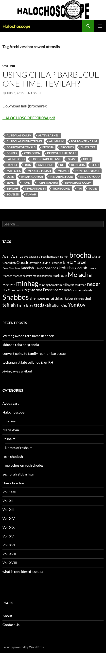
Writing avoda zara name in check (28, 336)
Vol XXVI (9, 492)
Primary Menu (100, 26)
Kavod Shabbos (46, 268)
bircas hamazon (49, 256)
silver (11, 182)
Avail (6, 256)
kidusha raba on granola (20, 344)
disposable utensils (61, 153)
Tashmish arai (47, 182)
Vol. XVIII (9, 563)
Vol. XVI (8, 545)
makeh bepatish (42, 275)
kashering (45, 164)
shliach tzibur (64, 298)
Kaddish (27, 268)
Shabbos (15, 297)
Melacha (80, 274)
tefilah (9, 305)
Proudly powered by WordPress (23, 647)
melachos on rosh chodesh (25, 465)
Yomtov (77, 305)
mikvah (63, 170)
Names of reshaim (19, 447)
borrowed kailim (84, 141)
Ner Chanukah (11, 290)
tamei (26, 182)
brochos (67, 147)
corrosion (32, 153)
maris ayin (60, 276)
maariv (92, 268)
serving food (90, 176)
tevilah (12, 188)
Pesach (48, 290)
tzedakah (42, 305)
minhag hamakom (50, 285)
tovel (92, 188)
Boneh (64, 256)
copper (12, 153)
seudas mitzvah (82, 290)
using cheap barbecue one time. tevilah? (50, 79)
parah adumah (32, 176)
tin (79, 188)
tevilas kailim (35, 188)
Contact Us (10, 625)
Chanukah (9, 262)
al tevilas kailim (19, 135)
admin (36, 93)
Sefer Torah (63, 290)
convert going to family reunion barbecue (34, 353)
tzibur (56, 305)
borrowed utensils (21, 147)
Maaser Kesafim (22, 275)
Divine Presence (52, 263)
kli (62, 164)
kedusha (66, 267)
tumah (31, 194)
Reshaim (9, 439)
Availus (17, 256)
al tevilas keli (48, 135)
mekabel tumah (39, 170)
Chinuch (22, 263)
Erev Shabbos (11, 268)
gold (87, 159)
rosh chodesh (12, 456)
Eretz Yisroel (74, 262)
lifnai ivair (10, 421)
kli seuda (78, 164)
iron (27, 164)
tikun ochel (61, 188)
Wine (63, 305)
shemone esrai (42, 298)
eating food (16, 159)
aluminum (56, 141)
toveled (13, 194)
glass (72, 159)
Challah (96, 256)
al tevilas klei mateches (24, 141)
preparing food (61, 176)
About (7, 616)
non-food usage (87, 170)
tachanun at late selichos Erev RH (27, 362)
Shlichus (79, 298)
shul (88, 298)
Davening (35, 262)
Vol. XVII (9, 554)
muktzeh (80, 285)
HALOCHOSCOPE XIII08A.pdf (28, 117)
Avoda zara (10, 403)
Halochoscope (16, 26)
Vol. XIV (8, 518)
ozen (10, 176)
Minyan (68, 284)
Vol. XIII (8, 66)
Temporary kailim (78, 182)
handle (12, 164)
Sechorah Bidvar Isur (18, 474)
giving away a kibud (17, 371)
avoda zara (31, 256)
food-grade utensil (46, 159)
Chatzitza (88, 147)
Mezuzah (8, 285)
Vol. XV (8, 536)
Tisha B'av (25, 305)
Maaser (7, 275)
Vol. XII (7, 501)
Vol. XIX (8, 527)
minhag (27, 283)
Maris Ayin (10, 430)
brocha (48, 147)
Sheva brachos (13, 483)
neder (93, 284)
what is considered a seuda (22, 571)
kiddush (80, 268)
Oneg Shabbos (32, 290)
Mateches (14, 170)
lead (95, 164)
